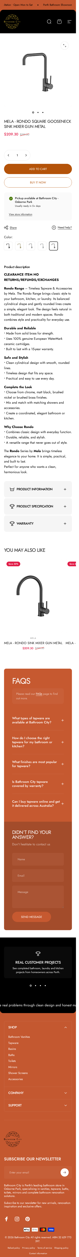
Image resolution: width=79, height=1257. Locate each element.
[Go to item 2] (38, 112)
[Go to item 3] (43, 112)
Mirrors (12, 1067)
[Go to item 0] (33, 112)
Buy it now (38, 182)
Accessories (15, 1079)
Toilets (12, 1061)
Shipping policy (61, 1247)
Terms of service (44, 1247)
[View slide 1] (30, 985)
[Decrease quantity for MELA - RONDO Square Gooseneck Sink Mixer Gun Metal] (8, 155)
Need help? (65, 227)
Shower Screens (18, 1073)
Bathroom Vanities (19, 1037)
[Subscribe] (65, 1172)
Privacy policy (28, 1247)
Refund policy (14, 1247)
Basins (12, 1049)
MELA (33, 638)
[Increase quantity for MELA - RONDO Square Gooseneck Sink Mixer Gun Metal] (26, 155)
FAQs (39, 694)
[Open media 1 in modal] (65, 45)
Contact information (38, 1253)
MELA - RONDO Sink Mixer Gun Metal (33, 643)
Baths (11, 1055)
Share (13, 228)
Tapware (13, 1043)
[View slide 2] (35, 985)
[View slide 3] (40, 985)
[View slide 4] (45, 985)
